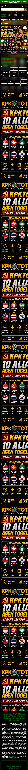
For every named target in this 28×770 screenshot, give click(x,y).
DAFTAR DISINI (7, 59)
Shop (2, 6)
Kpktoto (4, 723)
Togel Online (12, 756)
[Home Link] (9, 5)
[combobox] (12, 9)
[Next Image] (25, 41)
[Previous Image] (2, 41)
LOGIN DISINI (8, 62)
